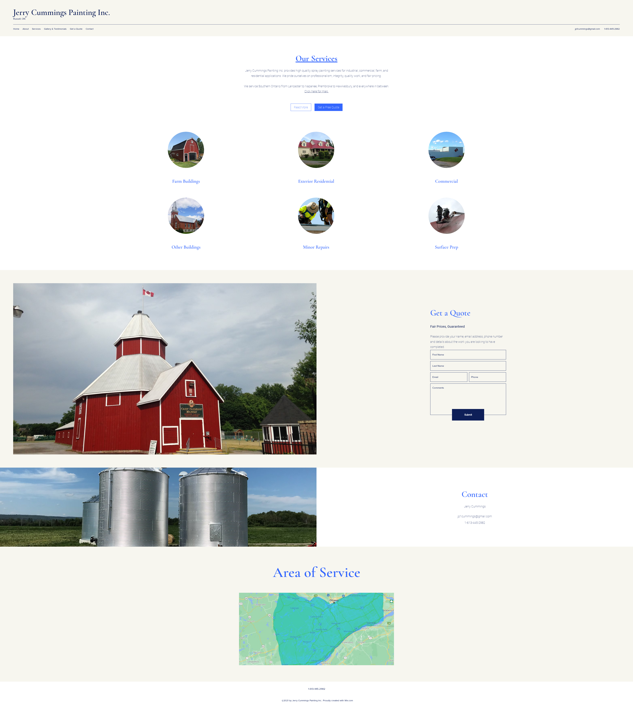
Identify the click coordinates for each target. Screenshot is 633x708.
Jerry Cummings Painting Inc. (61, 12)
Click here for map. (316, 91)
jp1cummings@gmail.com (587, 28)
